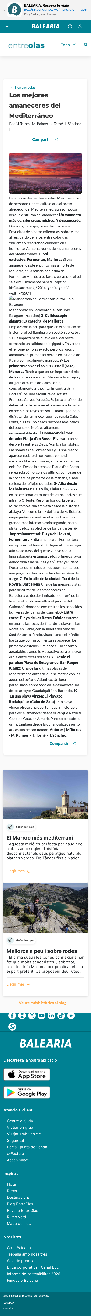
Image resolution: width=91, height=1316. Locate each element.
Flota (11, 1184)
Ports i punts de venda (27, 1147)
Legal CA (9, 1302)
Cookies (8, 1308)
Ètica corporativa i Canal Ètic (33, 1267)
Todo (65, 44)
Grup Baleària (19, 1247)
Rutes (12, 1190)
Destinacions (18, 1197)
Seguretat (15, 1140)
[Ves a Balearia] (46, 26)
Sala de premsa (20, 1260)
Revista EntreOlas (22, 1210)
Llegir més (16, 870)
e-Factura (15, 1153)
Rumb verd (16, 1217)
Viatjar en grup (20, 1127)
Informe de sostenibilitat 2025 (33, 1273)
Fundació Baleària (22, 1280)
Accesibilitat (18, 1160)
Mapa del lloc (19, 1223)
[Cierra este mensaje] (3, 9)
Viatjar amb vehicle (24, 1134)
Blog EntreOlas (20, 1203)
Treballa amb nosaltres (27, 1254)
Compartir (41, 139)
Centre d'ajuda (20, 1120)
